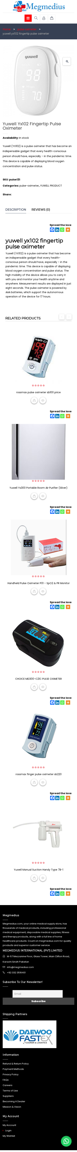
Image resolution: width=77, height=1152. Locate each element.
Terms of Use (10, 1090)
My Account (9, 1125)
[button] (67, 61)
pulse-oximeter (27, 29)
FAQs (6, 1080)
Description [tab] (15, 209)
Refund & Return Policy (16, 1063)
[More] (68, 230)
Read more (34, 400)
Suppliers (8, 1096)
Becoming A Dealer (14, 1101)
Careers (7, 1085)
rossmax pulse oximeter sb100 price (38, 392)
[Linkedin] (57, 230)
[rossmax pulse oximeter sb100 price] (38, 356)
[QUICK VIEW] (43, 400)
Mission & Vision (12, 1107)
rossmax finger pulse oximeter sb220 (39, 774)
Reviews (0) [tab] (41, 209)
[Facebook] (52, 230)
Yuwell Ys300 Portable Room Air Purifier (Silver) (38, 488)
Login (8, 1130)
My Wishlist (9, 1136)
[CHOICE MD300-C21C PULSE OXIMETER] (38, 643)
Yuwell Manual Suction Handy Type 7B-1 (38, 869)
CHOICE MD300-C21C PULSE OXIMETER (38, 679)
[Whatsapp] (62, 230)
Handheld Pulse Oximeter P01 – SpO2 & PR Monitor (39, 583)
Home (7, 29)
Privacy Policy (10, 1074)
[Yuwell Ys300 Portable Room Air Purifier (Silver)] (38, 452)
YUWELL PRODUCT (51, 185)
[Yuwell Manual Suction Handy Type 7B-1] (38, 834)
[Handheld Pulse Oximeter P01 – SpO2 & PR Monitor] (38, 547)
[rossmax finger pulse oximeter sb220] (38, 738)
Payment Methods (13, 1069)
